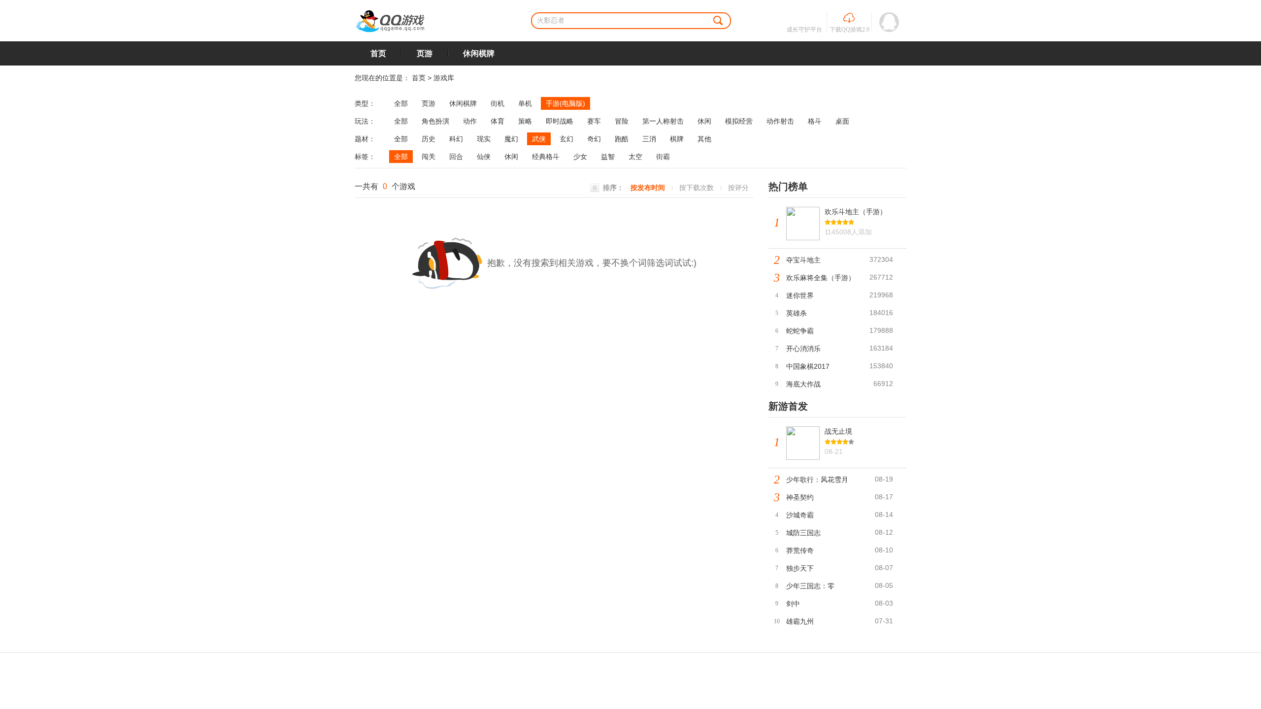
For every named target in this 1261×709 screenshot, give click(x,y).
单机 (525, 103)
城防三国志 (803, 533)
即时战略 (559, 121)
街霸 (663, 157)
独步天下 (800, 568)
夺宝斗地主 (803, 260)
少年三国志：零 (810, 586)
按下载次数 (696, 188)
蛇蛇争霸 (800, 331)
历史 (428, 139)
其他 (704, 139)
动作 (470, 121)
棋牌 (677, 139)
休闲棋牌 (479, 53)
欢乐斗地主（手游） (856, 212)
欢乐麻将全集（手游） (820, 278)
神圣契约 (800, 497)
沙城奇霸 (800, 515)
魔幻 (511, 139)
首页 (378, 53)
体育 (497, 121)
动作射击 (780, 121)
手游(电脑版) (565, 103)
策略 (525, 121)
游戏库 (443, 78)
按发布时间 (647, 188)
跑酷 (622, 139)
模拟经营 (739, 121)
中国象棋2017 (808, 366)
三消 (649, 139)
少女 (580, 157)
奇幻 (594, 139)
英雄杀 (796, 313)
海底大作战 (803, 384)
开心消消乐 (803, 349)
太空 (635, 157)
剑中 (793, 604)
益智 (608, 157)
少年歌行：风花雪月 (817, 479)
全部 (401, 103)
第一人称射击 (663, 121)
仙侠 (484, 157)
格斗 (815, 121)
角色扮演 (435, 121)
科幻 (456, 139)
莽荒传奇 (800, 550)
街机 (497, 103)
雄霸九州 (800, 621)
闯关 (428, 157)
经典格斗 (546, 157)
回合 (456, 157)
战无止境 (838, 431)
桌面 (842, 121)
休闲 (704, 121)
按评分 (738, 188)
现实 (484, 139)
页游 (424, 53)
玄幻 (566, 139)
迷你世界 (800, 295)
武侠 (539, 139)
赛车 (594, 121)
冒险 (622, 121)
